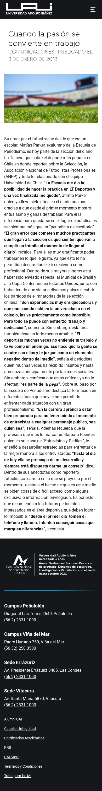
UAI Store (11, 757)
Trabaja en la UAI (17, 776)
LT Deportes (81, 189)
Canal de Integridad (20, 729)
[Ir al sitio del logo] (54, 9)
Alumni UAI (13, 719)
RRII (7, 747)
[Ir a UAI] (21, 9)
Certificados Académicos (24, 738)
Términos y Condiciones (23, 766)
